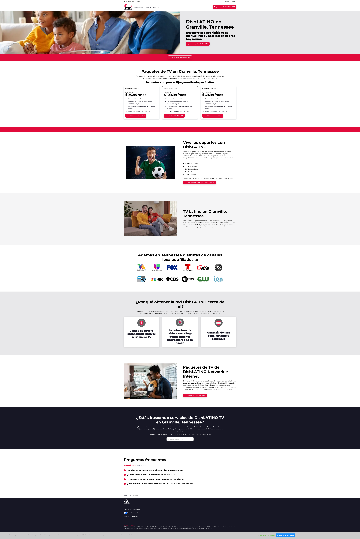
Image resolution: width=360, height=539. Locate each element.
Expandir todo (129, 465)
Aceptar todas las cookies (285, 535)
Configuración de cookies (266, 535)
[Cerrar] (357, 535)
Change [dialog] (138, 1)
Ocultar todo (141, 465)
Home (125, 495)
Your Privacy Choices (135, 513)
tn (130, 495)
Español (227, 1)
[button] (192, 439)
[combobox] (178, 439)
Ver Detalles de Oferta (130, 525)
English (234, 1)
